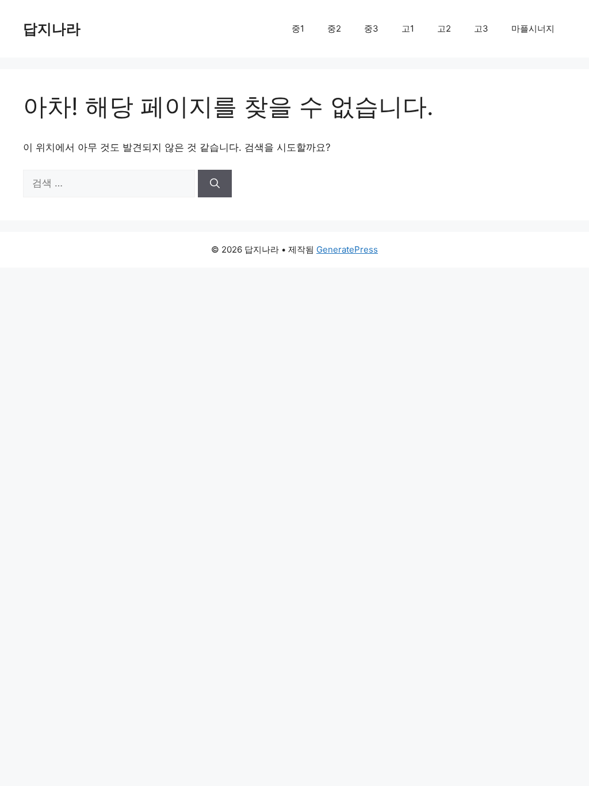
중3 (371, 28)
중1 (298, 28)
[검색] (215, 183)
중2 (334, 28)
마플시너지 (532, 28)
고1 (407, 28)
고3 (481, 28)
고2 (444, 28)
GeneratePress (347, 249)
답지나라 (52, 28)
